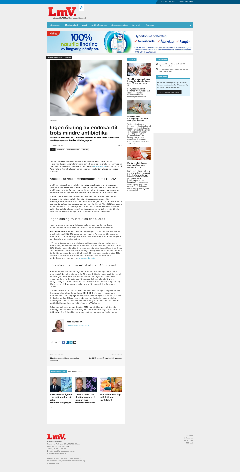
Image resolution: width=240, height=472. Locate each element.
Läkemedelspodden (119, 25)
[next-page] (55, 407)
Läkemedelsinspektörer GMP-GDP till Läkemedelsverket (172, 65)
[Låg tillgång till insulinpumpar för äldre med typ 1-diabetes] (139, 113)
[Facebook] (63, 342)
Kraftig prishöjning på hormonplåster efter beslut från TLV (137, 165)
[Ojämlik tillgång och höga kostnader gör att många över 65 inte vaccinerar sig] (139, 75)
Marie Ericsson (74, 321)
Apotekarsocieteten (168, 2)
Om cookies (188, 440)
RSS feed (189, 443)
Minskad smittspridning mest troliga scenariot (64, 359)
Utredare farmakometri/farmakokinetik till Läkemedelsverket (173, 70)
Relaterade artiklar (58, 372)
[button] (190, 25)
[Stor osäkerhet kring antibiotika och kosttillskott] (111, 384)
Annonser (150, 25)
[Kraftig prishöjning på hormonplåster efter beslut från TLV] (139, 160)
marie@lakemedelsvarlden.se (78, 325)
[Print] (74, 342)
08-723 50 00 (61, 449)
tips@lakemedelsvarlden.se (56, 453)
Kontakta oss (188, 438)
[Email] (71, 342)
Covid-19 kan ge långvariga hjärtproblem (105, 358)
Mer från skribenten (76, 372)
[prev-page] (51, 407)
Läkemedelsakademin (185, 2)
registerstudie (99, 166)
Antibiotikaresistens (73, 149)
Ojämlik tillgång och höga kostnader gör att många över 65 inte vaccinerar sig (138, 82)
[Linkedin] (67, 342)
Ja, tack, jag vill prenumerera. (169, 92)
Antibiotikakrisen (99, 25)
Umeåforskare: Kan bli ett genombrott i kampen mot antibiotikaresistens (85, 398)
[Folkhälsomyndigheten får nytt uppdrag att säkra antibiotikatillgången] (61, 384)
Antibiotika (60, 149)
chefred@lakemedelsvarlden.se (63, 451)
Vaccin (85, 25)
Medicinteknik (71, 25)
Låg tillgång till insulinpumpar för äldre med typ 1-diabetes (137, 118)
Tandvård (85, 149)
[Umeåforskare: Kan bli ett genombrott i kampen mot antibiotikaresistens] (86, 384)
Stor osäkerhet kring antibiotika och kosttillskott (110, 397)
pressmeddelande (87, 258)
